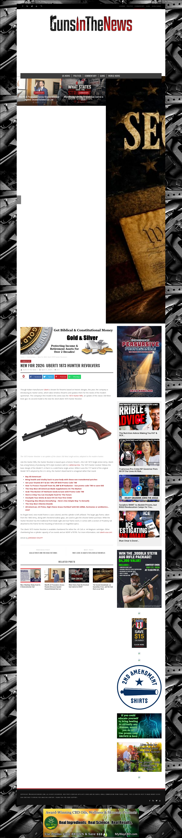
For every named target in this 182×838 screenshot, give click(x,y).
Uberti (46, 389)
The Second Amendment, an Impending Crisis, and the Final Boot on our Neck (103, 586)
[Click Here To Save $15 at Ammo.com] (139, 633)
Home (22, 357)
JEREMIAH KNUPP (35, 538)
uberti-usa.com (106, 532)
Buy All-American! (33, 476)
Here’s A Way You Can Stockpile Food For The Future (48, 495)
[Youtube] (36, 6)
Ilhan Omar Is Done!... (129, 541)
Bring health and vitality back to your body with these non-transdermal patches (61, 479)
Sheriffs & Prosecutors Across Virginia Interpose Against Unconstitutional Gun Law (54, 586)
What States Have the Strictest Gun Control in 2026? (39, 98)
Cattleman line (74, 465)
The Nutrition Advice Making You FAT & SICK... (138, 434)
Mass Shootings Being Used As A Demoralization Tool (30, 585)
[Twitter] (32, 6)
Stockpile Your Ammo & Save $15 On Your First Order (48, 498)
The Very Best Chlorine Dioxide (39, 504)
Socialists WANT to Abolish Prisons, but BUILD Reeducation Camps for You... (138, 506)
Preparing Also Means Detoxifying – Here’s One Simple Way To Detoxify (57, 501)
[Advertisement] (91, 53)
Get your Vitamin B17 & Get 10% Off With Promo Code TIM (51, 482)
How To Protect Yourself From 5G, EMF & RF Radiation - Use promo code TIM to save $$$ (64, 485)
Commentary (39, 93)
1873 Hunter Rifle (76, 396)
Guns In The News (29, 370)
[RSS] (27, 6)
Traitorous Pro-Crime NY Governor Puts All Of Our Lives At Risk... (138, 470)
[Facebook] (22, 6)
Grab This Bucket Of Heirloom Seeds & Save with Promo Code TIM (54, 492)
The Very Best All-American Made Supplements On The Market (53, 489)
